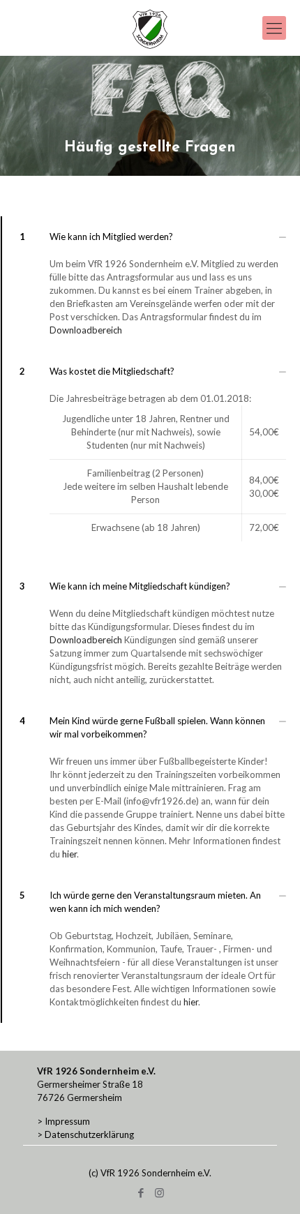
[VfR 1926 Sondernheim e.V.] (150, 28)
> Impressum (63, 1121)
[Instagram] (159, 1192)
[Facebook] (140, 1192)
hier (69, 854)
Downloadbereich (86, 330)
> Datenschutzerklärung (85, 1134)
